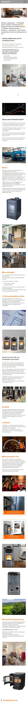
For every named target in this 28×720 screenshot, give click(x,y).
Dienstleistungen (8, 98)
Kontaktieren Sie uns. (10, 700)
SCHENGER (7, 92)
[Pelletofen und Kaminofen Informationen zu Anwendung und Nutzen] (5, 1)
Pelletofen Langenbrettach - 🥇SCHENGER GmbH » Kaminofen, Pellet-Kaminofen (14, 95)
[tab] (7, 93)
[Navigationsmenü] (25, 1)
